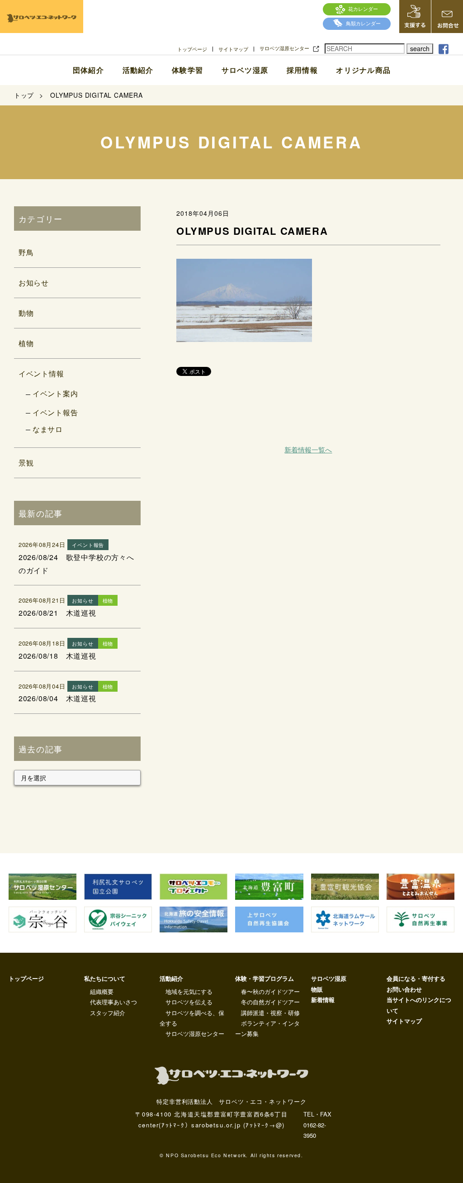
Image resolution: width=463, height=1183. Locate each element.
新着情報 (323, 999)
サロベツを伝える (189, 1002)
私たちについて (104, 978)
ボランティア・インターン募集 (267, 1028)
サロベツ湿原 (245, 70)
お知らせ (34, 282)
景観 (26, 462)
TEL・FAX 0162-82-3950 (317, 1125)
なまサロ (48, 429)
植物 (26, 343)
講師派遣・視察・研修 (270, 1012)
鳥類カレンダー (363, 23)
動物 (26, 313)
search (420, 48)
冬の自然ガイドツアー (270, 1002)
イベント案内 (55, 393)
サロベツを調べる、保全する (192, 1017)
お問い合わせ (404, 989)
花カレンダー (363, 8)
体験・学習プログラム (264, 978)
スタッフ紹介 (107, 1012)
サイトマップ (233, 49)
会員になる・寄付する (416, 978)
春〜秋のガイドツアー (270, 991)
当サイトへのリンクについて (419, 1004)
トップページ (192, 49)
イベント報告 (55, 412)
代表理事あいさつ (113, 1002)
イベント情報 (41, 373)
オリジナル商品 (363, 70)
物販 (317, 989)
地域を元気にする (189, 991)
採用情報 (302, 70)
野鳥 (26, 252)
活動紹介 (138, 70)
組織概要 (101, 991)
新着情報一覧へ (308, 449)
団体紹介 (88, 70)
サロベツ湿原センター (284, 48)
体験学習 (187, 70)
